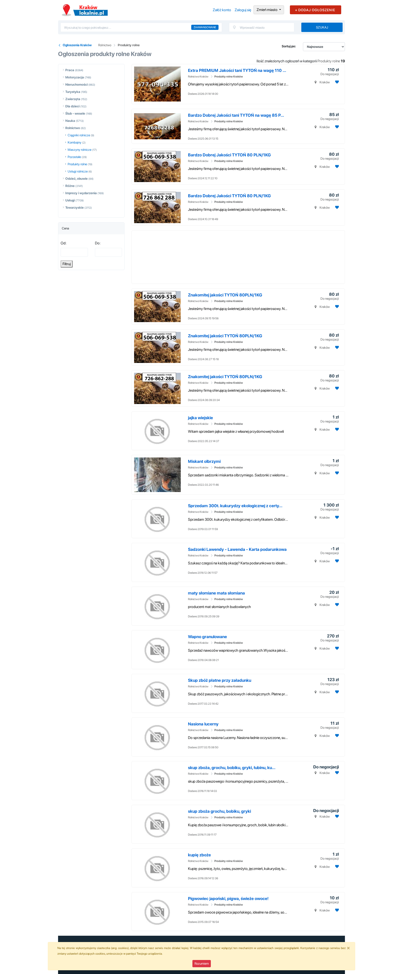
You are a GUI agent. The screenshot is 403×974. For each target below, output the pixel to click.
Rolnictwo (104, 45)
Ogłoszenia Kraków (77, 45)
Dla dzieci (72, 106)
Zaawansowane (205, 27)
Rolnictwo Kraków (198, 76)
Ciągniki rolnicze (79, 135)
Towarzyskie (74, 207)
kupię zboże (199, 854)
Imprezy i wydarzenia (81, 193)
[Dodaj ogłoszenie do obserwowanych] (336, 82)
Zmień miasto (267, 9)
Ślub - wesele (75, 113)
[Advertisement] (221, 256)
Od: (63, 243)
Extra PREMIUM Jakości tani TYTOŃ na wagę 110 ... (237, 70)
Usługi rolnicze (78, 171)
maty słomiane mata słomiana (216, 593)
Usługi (70, 200)
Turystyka (72, 92)
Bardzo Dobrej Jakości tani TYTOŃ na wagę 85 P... (236, 115)
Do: (98, 243)
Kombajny (74, 142)
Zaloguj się (243, 10)
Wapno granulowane (207, 636)
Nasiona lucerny (203, 723)
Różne (70, 186)
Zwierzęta (72, 99)
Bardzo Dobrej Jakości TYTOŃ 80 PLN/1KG (229, 154)
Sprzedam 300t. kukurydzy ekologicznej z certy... (235, 505)
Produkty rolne (129, 45)
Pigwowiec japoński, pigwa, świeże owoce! (228, 898)
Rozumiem (202, 963)
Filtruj (67, 264)
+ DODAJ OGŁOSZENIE (315, 10)
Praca (69, 70)
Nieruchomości (76, 84)
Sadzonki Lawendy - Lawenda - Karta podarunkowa (237, 549)
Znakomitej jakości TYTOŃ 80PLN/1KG (225, 294)
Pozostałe (74, 157)
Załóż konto (222, 10)
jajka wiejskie (200, 417)
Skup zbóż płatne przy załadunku (219, 680)
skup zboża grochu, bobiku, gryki (219, 811)
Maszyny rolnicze (79, 149)
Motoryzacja (74, 77)
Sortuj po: (289, 46)
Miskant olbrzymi (204, 461)
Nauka (70, 121)
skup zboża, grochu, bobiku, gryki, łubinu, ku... (231, 767)
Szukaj (322, 27)
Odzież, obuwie (76, 178)
